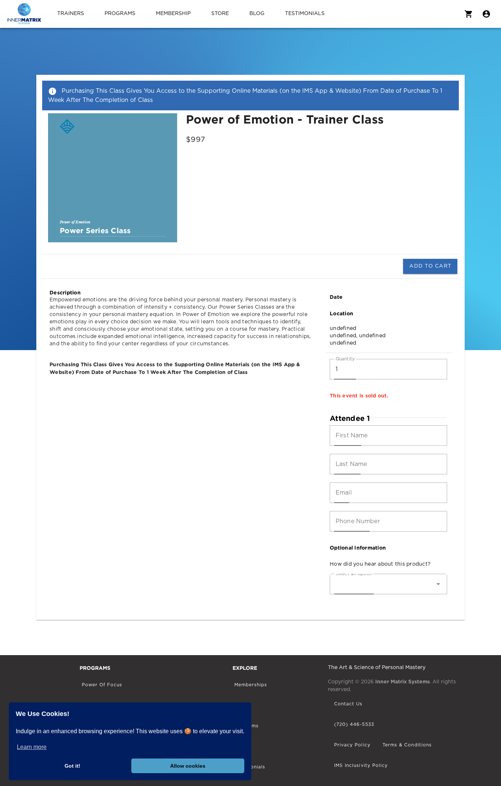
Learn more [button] (32, 747)
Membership (173, 13)
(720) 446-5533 (354, 724)
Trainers (70, 13)
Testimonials (305, 13)
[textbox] (388, 369)
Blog (256, 13)
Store (220, 13)
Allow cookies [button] (187, 766)
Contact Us (348, 704)
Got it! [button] (72, 766)
